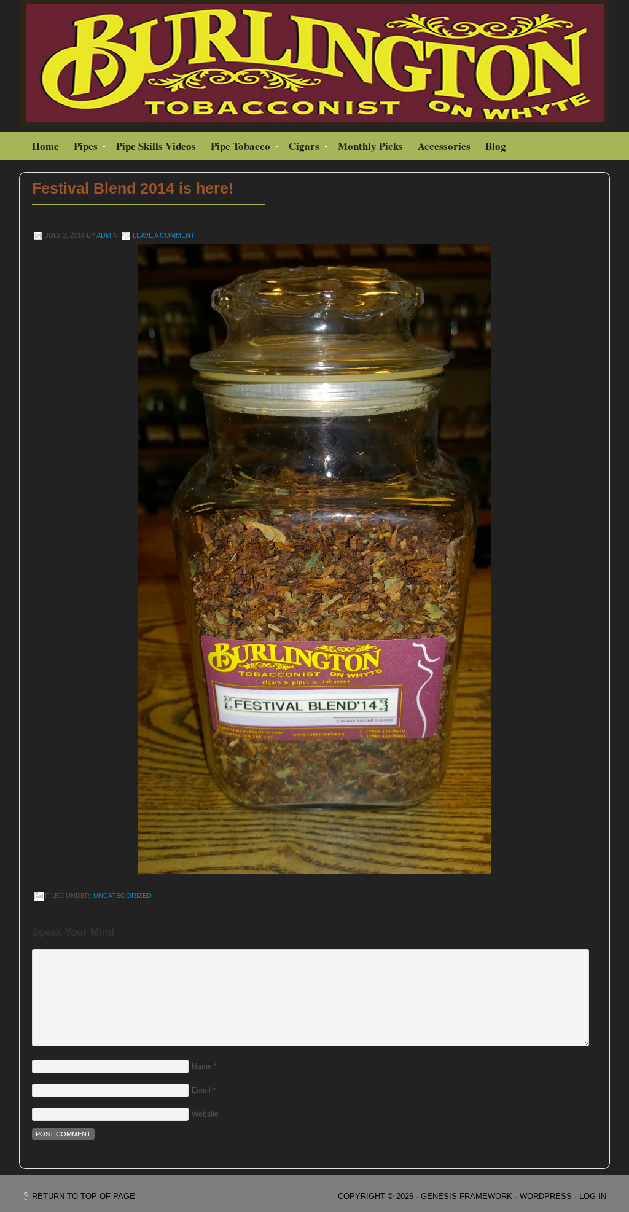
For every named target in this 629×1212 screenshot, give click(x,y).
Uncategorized (122, 895)
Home (45, 146)
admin (107, 235)
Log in (592, 1196)
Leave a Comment (164, 235)
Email (201, 1090)
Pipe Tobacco (237, 147)
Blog (495, 146)
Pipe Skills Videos (156, 146)
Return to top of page (83, 1196)
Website (205, 1114)
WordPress (546, 1196)
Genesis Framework (466, 1196)
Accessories (444, 146)
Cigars (301, 147)
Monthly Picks (370, 146)
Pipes (83, 147)
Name (202, 1066)
